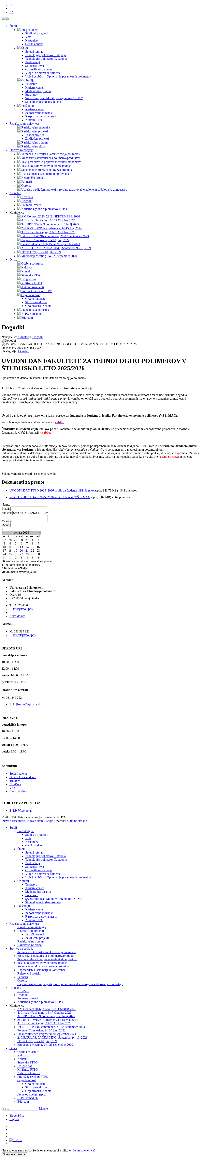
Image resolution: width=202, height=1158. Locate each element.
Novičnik (15, 784)
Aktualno (15, 193)
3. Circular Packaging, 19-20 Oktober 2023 (44, 1023)
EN (11, 12)
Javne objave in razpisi (31, 1094)
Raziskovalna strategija (31, 927)
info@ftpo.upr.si (23, 609)
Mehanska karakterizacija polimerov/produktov (46, 955)
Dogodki (22, 994)
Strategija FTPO (27, 1062)
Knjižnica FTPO (27, 1069)
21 (27, 550)
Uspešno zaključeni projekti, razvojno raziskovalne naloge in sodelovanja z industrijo (70, 984)
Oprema (22, 980)
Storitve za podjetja (21, 150)
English (14, 1119)
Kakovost (23, 1055)
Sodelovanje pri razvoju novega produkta (43, 966)
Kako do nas (17, 616)
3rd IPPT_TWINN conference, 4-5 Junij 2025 (46, 1016)
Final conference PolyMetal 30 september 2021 (46, 1034)
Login (49, 820)
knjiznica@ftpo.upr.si (26, 704)
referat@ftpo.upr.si (24, 635)
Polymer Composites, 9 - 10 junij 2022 (41, 1030)
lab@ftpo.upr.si (22, 810)
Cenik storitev (18, 791)
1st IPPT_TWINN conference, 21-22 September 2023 (51, 1026)
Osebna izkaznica (28, 1051)
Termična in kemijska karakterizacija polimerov (46, 952)
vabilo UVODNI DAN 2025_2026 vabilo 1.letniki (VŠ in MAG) (50, 497)
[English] (15, 1140)
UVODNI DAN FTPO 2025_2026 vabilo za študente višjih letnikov (52, 490)
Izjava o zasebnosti (13, 820)
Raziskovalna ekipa (29, 945)
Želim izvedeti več (83, 1150)
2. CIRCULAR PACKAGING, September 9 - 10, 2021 (52, 1037)
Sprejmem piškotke (14, 1154)
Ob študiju (23, 881)
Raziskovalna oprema (30, 941)
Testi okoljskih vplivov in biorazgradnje (42, 962)
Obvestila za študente (22, 777)
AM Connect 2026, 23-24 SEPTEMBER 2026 (46, 1009)
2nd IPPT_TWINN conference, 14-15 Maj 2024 (47, 1019)
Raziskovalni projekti (30, 930)
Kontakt (22, 1059)
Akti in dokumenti (28, 1073)
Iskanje (43, 1108)
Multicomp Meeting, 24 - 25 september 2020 (45, 1044)
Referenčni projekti (29, 973)
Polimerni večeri (27, 998)
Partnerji (22, 977)
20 (21, 550)
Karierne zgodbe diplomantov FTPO (40, 1002)
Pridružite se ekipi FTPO (32, 1076)
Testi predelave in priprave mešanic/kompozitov (47, 959)
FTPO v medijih (27, 1098)
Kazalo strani (35, 820)
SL (11, 5)
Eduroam (23, 1101)
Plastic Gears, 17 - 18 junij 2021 (37, 1041)
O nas (13, 259)
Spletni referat (18, 773)
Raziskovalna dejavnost (24, 123)
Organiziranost (26, 1080)
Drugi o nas (24, 1066)
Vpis (12, 787)
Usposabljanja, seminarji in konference (41, 970)
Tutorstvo (15, 780)
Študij (13, 25)
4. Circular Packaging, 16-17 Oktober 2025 (44, 1012)
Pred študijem (25, 831)
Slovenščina (16, 1115)
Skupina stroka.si (77, 820)
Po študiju (23, 905)
